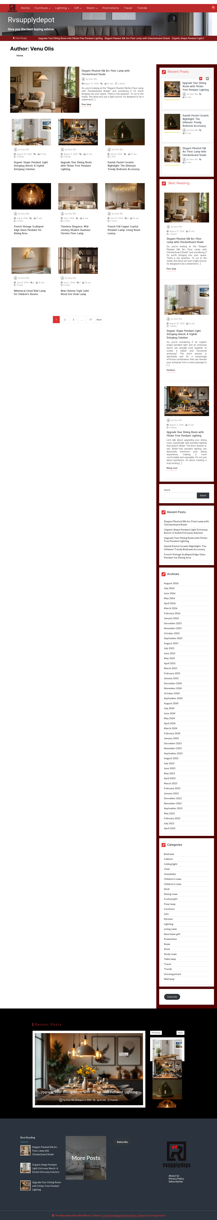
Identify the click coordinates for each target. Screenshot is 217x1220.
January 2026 (171, 618)
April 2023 (170, 778)
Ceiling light (170, 864)
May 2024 (169, 718)
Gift (76, 8)
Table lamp (170, 959)
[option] (98, 38)
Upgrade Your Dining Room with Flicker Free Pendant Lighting (76, 166)
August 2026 (171, 583)
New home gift (172, 934)
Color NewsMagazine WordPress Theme (122, 1215)
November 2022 (173, 803)
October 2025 (172, 633)
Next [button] (180, 1032)
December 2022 (173, 798)
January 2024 (171, 738)
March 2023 (170, 783)
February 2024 (172, 733)
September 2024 (173, 698)
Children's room (172, 878)
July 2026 (169, 588)
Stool (167, 949)
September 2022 (173, 808)
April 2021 (170, 828)
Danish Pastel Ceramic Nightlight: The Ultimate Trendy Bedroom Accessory (123, 166)
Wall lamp (169, 979)
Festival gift (171, 898)
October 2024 (172, 693)
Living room (170, 929)
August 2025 (171, 643)
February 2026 (172, 613)
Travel (128, 8)
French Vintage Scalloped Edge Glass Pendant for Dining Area (28, 230)
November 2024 (173, 688)
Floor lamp (86, 104)
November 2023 (173, 748)
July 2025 (169, 648)
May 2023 (169, 773)
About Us (174, 1175)
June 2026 (169, 593)
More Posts (85, 1157)
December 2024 (173, 683)
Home (25, 8)
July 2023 (169, 763)
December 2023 (173, 743)
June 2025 (169, 653)
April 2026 (170, 603)
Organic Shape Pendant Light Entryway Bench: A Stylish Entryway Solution (172, 38)
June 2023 (169, 768)
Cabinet (168, 858)
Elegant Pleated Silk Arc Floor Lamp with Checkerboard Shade (98, 38)
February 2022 (172, 818)
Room (91, 8)
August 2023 (171, 758)
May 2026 (169, 598)
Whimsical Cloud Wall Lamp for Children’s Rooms (30, 292)
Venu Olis (93, 79)
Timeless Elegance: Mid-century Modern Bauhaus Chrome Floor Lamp (75, 230)
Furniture (41, 8)
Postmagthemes (156, 1215)
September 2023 (173, 753)
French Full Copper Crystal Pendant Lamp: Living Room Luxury (124, 230)
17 (90, 319)
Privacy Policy (176, 1178)
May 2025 (169, 658)
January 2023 (171, 793)
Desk (167, 888)
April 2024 (170, 723)
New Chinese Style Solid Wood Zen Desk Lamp (75, 292)
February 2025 (172, 673)
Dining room (172, 468)
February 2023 (172, 788)
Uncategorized (172, 974)
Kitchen (168, 919)
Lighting (61, 8)
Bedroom (169, 854)
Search (167, 490)
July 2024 (169, 708)
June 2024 (169, 713)
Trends (142, 8)
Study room (170, 954)
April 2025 (170, 663)
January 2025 (171, 678)
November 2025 (173, 628)
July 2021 (169, 823)
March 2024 (170, 728)
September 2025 (173, 638)
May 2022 (169, 813)
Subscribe (172, 996)
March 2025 (170, 668)
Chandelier (170, 874)
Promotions (110, 8)
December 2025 (173, 623)
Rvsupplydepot (31, 20)
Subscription (176, 1181)
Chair (167, 868)
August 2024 (171, 703)
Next (99, 319)
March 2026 (170, 608)
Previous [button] (156, 1032)
